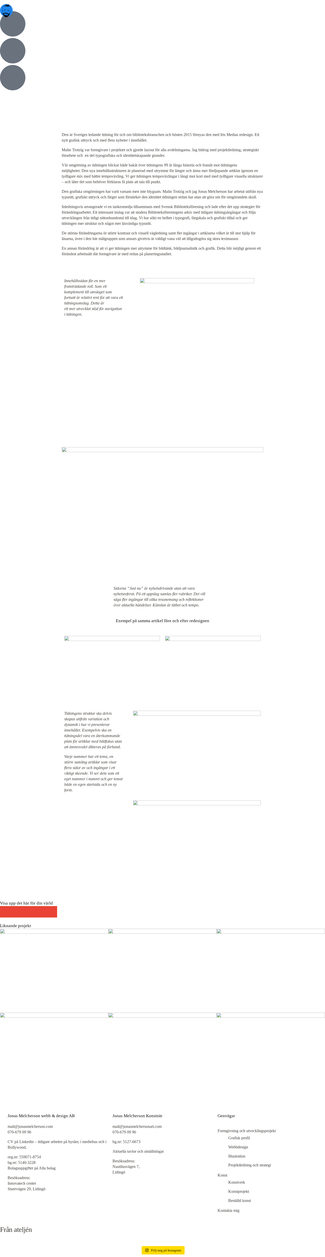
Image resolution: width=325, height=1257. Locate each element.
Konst (222, 1175)
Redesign (37, 164)
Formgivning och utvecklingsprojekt (247, 1131)
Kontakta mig (228, 1210)
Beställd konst (239, 1200)
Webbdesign (238, 1147)
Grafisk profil (16, 153)
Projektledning (16, 164)
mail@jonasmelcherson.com (31, 1126)
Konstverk (236, 1182)
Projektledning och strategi (26, 143)
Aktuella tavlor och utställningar (138, 1151)
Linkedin (26, 1142)
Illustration (236, 1156)
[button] (5, 912)
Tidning (11, 170)
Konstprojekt (238, 1191)
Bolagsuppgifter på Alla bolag (32, 1168)
